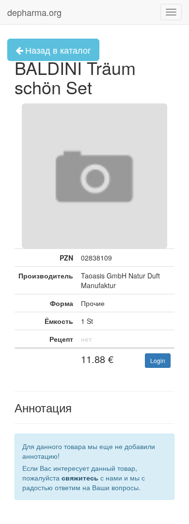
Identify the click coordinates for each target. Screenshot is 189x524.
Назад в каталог (57, 50)
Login (157, 360)
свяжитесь (80, 477)
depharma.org (34, 12)
